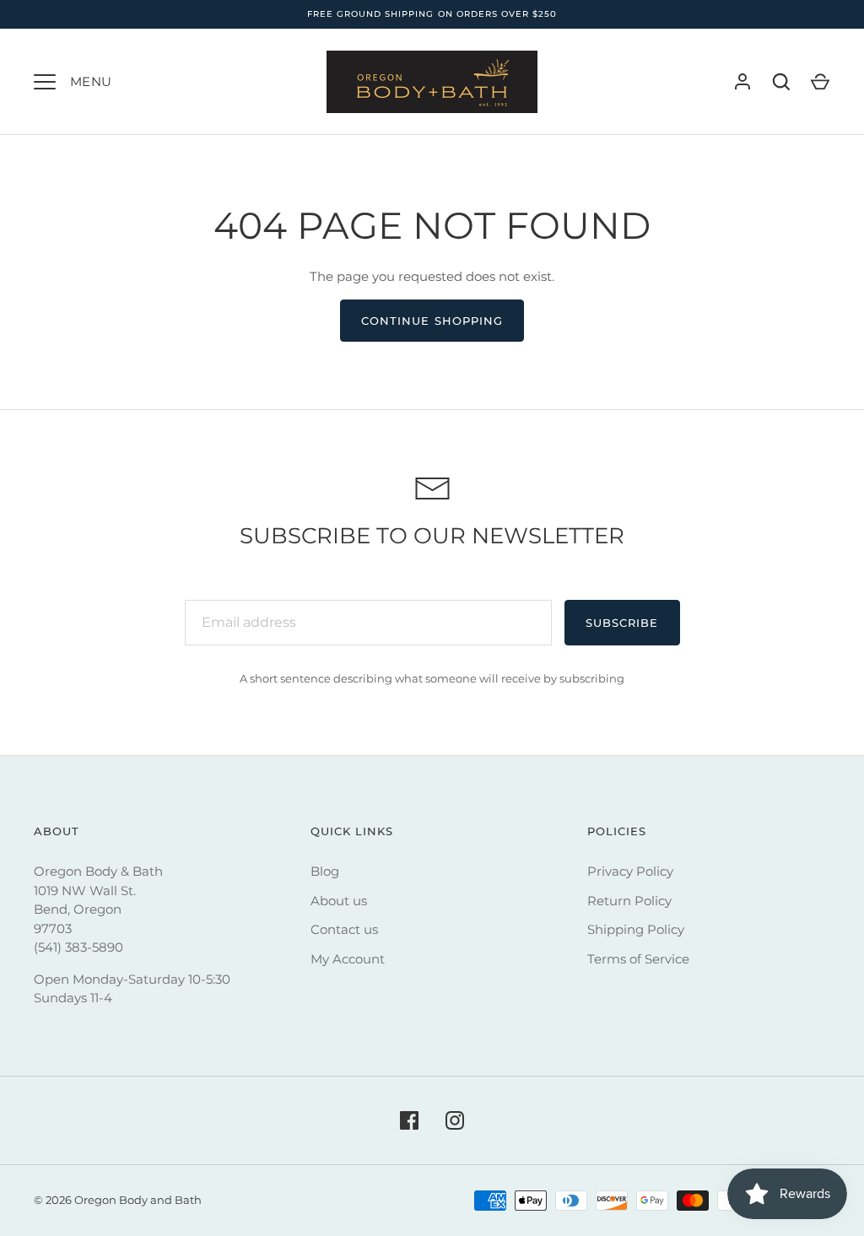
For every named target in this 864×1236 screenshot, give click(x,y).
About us (338, 901)
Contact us (344, 929)
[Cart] (820, 81)
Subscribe (622, 622)
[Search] (781, 81)
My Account (347, 959)
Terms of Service (638, 959)
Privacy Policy (630, 871)
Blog (324, 871)
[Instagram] (454, 1120)
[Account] (742, 81)
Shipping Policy (635, 929)
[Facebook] (409, 1120)
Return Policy (629, 901)
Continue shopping (432, 320)
